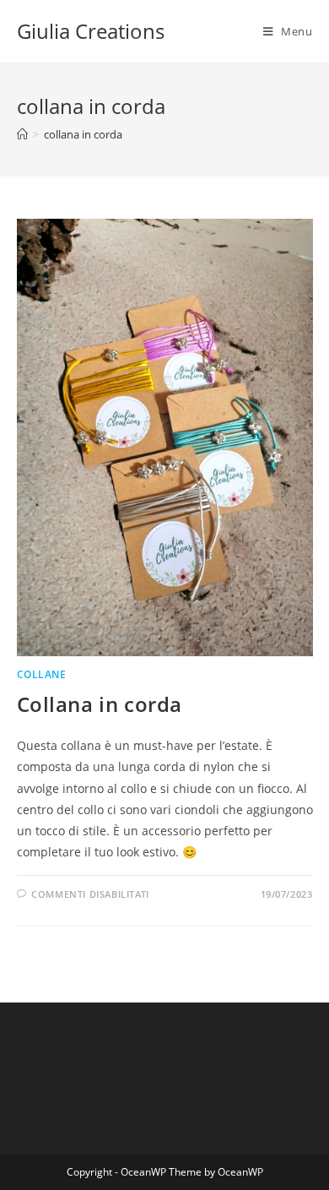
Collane (42, 674)
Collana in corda (100, 704)
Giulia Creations (90, 31)
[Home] (22, 134)
